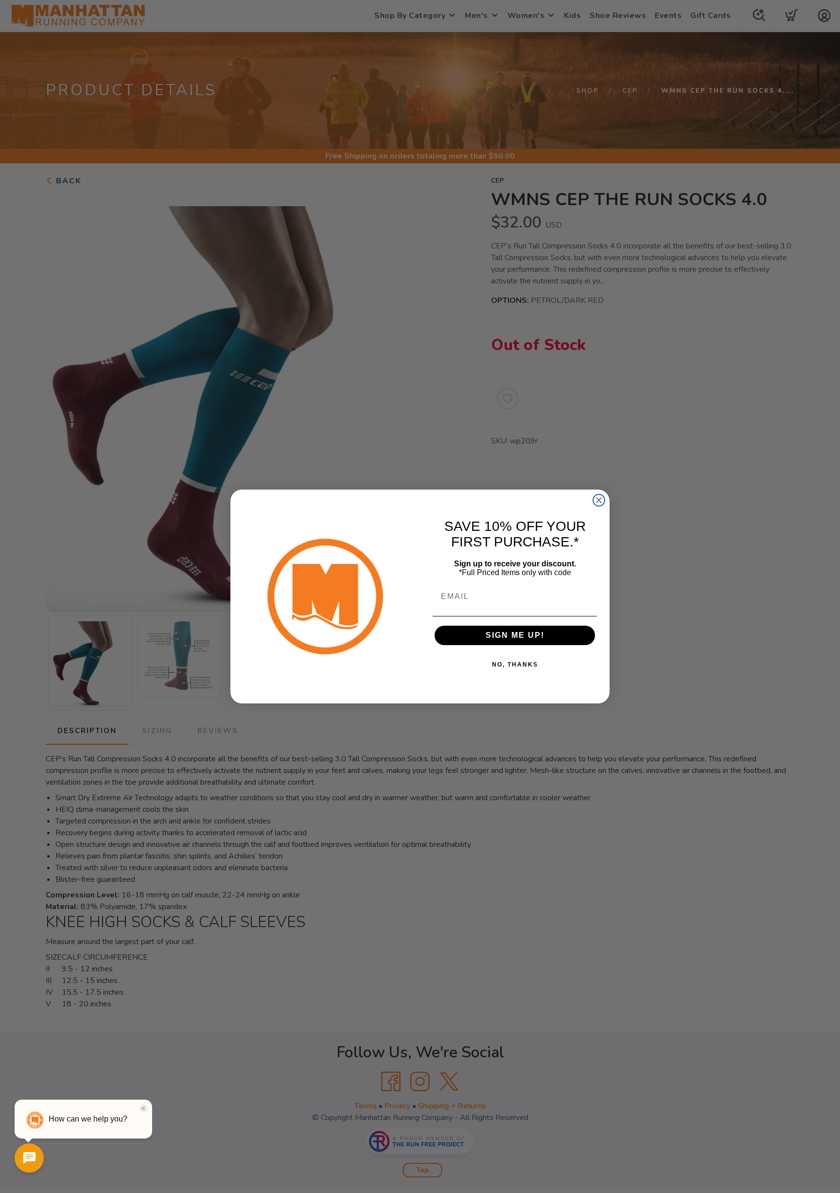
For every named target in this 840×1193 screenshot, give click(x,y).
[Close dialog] (599, 500)
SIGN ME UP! (515, 635)
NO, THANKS (515, 664)
